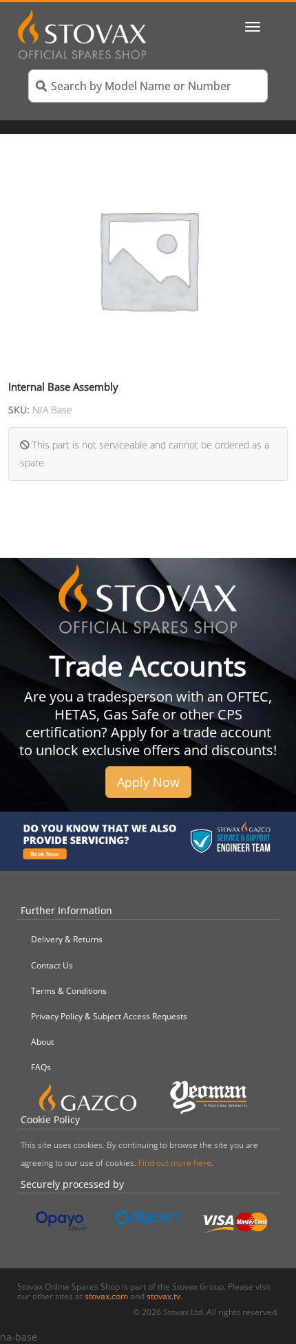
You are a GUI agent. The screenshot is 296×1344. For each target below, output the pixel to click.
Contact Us (52, 965)
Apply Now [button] (148, 782)
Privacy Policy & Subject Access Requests (109, 1016)
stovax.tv (163, 1296)
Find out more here (174, 1163)
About (42, 1042)
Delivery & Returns (67, 939)
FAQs (41, 1067)
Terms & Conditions (69, 991)
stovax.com (106, 1296)
